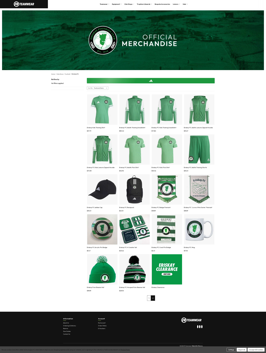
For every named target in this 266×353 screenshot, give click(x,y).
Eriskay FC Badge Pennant (160, 207)
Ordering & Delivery (69, 326)
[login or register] (262, 4)
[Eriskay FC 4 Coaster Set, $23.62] (134, 229)
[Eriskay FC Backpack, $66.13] (134, 189)
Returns (65, 328)
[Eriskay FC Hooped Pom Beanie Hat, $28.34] (134, 269)
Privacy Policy (125, 350)
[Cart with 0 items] (264, 4)
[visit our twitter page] (200, 327)
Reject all (241, 350)
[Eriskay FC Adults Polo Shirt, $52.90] (134, 149)
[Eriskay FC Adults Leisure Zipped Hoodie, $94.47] (199, 109)
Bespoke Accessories (162, 4)
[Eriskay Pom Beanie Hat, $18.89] (102, 269)
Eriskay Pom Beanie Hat (95, 287)
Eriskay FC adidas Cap (94, 207)
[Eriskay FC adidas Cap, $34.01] (102, 189)
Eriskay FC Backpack (126, 207)
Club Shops (128, 4)
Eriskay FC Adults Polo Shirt (129, 167)
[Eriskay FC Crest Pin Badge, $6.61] (167, 229)
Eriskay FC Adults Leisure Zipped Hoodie (198, 128)
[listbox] (101, 88)
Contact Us (66, 334)
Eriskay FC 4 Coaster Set (128, 247)
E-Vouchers (101, 328)
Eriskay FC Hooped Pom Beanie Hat (132, 287)
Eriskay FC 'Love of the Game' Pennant (198, 207)
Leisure (175, 4)
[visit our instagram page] (198, 327)
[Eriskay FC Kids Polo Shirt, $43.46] (167, 149)
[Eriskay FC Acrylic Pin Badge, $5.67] (102, 229)
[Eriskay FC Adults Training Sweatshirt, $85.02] (134, 109)
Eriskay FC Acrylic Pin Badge (97, 247)
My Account (101, 323)
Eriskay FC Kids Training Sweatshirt (163, 128)
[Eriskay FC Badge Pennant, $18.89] (167, 189)
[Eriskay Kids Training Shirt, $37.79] (102, 109)
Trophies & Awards (143, 4)
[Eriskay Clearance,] (167, 269)
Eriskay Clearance (157, 287)
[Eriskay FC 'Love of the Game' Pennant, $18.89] (199, 189)
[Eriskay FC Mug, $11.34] (199, 229)
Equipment (116, 4)
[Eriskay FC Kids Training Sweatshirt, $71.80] (167, 109)
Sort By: (90, 88)
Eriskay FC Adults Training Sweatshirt (132, 128)
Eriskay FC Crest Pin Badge (161, 247)
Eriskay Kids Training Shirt (96, 128)
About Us (66, 323)
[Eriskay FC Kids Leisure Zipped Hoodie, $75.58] (102, 149)
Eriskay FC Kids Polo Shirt (160, 167)
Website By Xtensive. (197, 346)
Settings (231, 350)
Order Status (102, 326)
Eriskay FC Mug (189, 247)
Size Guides (67, 331)
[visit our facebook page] (202, 327)
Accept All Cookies (256, 350)
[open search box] (260, 4)
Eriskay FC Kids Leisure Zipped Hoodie (101, 167)
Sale (184, 4)
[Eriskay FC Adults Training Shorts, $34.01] (199, 149)
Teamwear (104, 4)
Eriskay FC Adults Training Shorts (195, 167)
